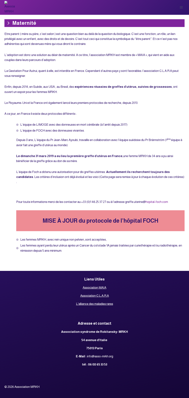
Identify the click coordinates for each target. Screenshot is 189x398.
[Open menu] (181, 7)
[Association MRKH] (9, 7)
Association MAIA (94, 287)
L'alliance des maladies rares (94, 304)
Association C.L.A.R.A (94, 295)
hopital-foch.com (157, 202)
